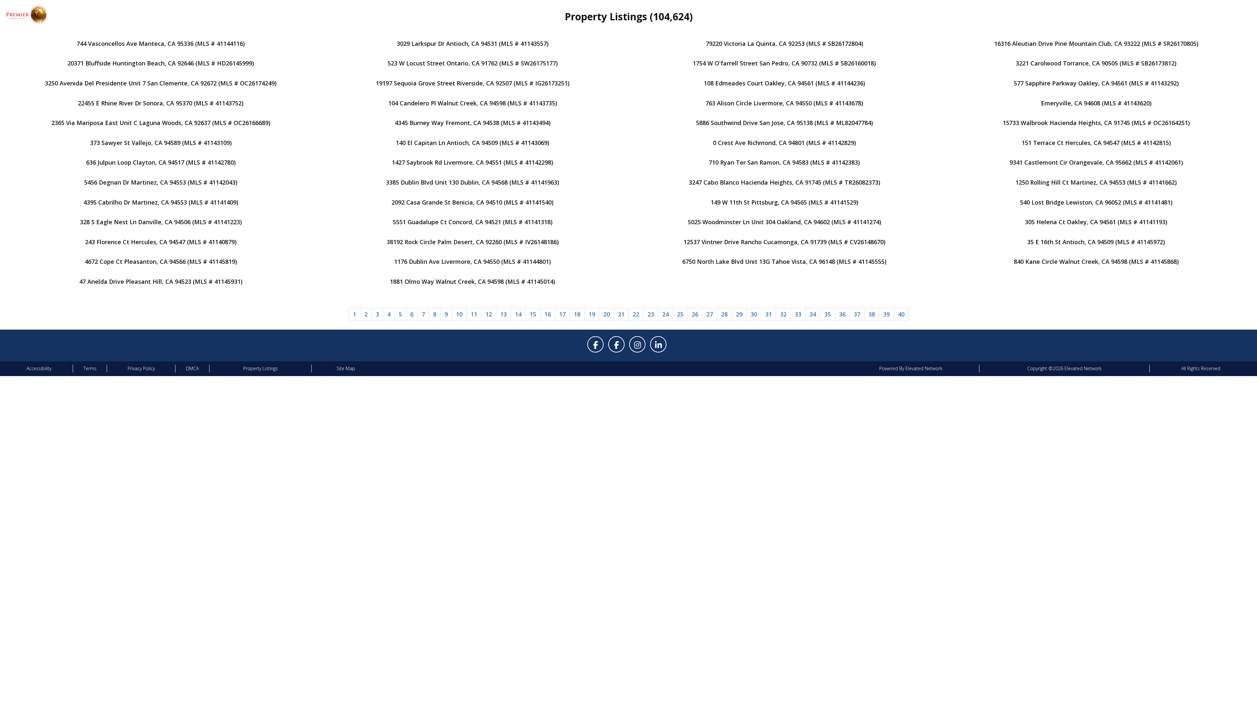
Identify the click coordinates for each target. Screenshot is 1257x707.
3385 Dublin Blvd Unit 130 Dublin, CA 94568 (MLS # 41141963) (472, 182)
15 (533, 314)
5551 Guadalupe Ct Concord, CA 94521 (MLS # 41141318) (473, 222)
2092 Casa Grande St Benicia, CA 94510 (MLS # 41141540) (473, 202)
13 (503, 314)
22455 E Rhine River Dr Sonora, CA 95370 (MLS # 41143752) (161, 103)
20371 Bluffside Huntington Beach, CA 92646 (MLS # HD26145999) (160, 63)
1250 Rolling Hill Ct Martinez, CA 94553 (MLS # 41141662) (1096, 182)
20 (606, 314)
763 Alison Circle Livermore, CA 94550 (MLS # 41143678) (784, 103)
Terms (90, 368)
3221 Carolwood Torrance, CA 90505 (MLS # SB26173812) (1096, 63)
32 (783, 314)
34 (813, 314)
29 (739, 314)
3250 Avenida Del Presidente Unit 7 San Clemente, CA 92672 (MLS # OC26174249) (161, 83)
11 (474, 314)
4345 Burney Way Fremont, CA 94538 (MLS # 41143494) (473, 123)
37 (857, 314)
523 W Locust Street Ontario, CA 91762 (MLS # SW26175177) (473, 63)
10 (459, 314)
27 (709, 314)
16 (547, 314)
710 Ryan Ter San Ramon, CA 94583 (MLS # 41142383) (784, 162)
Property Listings (260, 368)
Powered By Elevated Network (910, 368)
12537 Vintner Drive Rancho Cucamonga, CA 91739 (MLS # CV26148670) (784, 242)
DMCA (192, 368)
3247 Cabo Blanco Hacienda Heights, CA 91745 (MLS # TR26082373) (784, 182)
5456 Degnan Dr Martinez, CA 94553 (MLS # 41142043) (160, 182)
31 (768, 314)
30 (754, 314)
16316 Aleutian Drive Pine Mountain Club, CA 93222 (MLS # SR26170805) (1096, 43)
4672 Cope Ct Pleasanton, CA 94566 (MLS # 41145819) (161, 261)
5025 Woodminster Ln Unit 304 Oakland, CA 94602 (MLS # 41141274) (784, 222)
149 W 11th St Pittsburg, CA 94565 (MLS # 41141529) (784, 202)
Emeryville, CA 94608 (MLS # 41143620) (1096, 103)
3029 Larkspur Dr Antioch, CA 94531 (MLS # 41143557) (473, 43)
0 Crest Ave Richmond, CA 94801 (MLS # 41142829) (784, 143)
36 (842, 314)
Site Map (346, 368)
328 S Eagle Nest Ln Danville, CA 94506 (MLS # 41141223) (161, 222)
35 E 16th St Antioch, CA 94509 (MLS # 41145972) (1096, 242)
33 (798, 314)
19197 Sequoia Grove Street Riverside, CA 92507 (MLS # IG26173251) (473, 83)
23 (650, 314)
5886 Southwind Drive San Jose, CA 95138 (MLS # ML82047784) (784, 123)
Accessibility (39, 368)
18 (577, 314)
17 (562, 314)
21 (621, 314)
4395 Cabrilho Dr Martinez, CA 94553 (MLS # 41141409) (160, 202)
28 (724, 314)
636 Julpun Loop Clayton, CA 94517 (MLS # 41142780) (161, 162)
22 (636, 314)
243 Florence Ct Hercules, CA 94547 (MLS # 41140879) (161, 242)
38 (871, 314)
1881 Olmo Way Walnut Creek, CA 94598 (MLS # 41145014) (472, 281)
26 (695, 314)
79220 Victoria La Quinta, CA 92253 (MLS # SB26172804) (784, 43)
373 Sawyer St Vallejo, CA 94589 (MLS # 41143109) (161, 143)
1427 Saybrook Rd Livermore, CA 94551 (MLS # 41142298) (472, 162)
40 (901, 314)
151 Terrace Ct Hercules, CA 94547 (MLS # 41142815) (1096, 143)
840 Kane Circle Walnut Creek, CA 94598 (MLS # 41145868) (1096, 261)
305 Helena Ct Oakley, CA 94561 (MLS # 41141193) (1096, 222)
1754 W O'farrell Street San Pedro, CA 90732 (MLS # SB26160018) (784, 63)
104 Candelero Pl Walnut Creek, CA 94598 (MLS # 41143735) (472, 103)
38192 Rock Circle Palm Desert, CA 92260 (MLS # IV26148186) (473, 242)
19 (592, 314)
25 (680, 314)
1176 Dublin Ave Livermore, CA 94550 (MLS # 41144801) (472, 261)
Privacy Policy (141, 368)
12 (488, 314)
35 (827, 314)
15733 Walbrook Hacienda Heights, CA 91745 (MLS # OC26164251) (1096, 123)
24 (665, 314)
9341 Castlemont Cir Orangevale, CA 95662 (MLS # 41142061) (1096, 162)
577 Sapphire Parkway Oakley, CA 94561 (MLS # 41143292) (1096, 83)
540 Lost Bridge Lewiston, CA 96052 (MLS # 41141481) (1096, 202)
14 (518, 314)
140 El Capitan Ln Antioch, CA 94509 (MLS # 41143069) (472, 143)
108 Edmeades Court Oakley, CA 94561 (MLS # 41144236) (784, 83)
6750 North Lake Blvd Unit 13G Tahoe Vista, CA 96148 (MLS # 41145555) (784, 261)
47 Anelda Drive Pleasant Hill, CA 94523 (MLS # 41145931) (161, 281)
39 (886, 314)
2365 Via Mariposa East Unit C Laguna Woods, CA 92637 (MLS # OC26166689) (160, 123)
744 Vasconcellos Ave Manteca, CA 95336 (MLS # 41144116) (161, 43)
